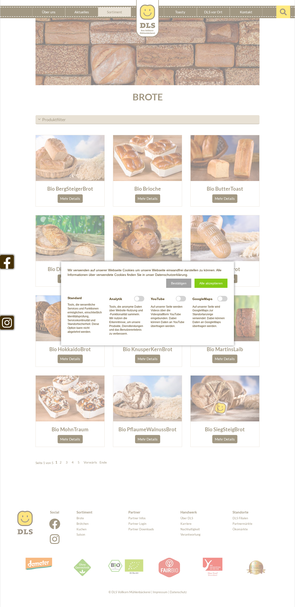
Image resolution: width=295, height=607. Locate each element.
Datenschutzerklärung (171, 275)
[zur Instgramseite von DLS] (7, 323)
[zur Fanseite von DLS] (7, 262)
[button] (178, 283)
